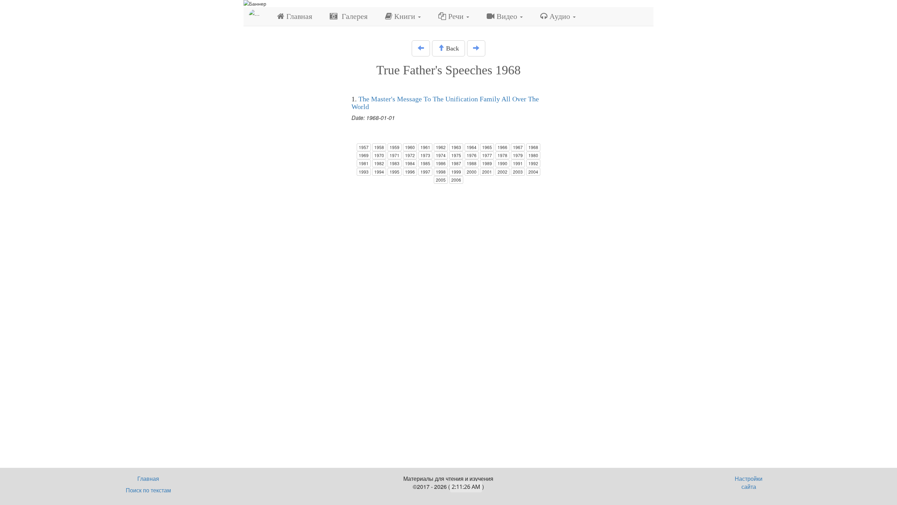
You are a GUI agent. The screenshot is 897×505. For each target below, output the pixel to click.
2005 (441, 180)
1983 (394, 163)
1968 (533, 147)
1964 (472, 147)
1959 (394, 147)
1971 (394, 155)
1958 (379, 147)
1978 (502, 155)
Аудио (559, 16)
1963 (456, 147)
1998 (441, 172)
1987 (456, 163)
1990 (502, 163)
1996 (410, 172)
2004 (533, 172)
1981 (364, 163)
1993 (364, 172)
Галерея (352, 16)
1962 (441, 147)
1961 (425, 147)
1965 (487, 147)
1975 (456, 155)
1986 (441, 163)
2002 (502, 172)
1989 (487, 163)
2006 (456, 180)
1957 (364, 147)
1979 (518, 155)
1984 (410, 163)
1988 (472, 163)
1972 (410, 155)
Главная (298, 16)
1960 (410, 147)
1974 (441, 155)
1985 (425, 163)
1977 (487, 155)
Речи (456, 16)
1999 (456, 172)
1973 (425, 155)
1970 (379, 155)
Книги (404, 16)
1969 (364, 155)
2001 (487, 172)
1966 (502, 147)
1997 (425, 172)
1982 (379, 163)
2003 (518, 172)
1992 (533, 163)
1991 (518, 163)
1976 (472, 155)
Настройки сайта (748, 482)
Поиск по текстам (148, 490)
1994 (379, 172)
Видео (506, 16)
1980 (533, 155)
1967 (518, 147)
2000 (472, 172)
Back (451, 48)
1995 (394, 172)
